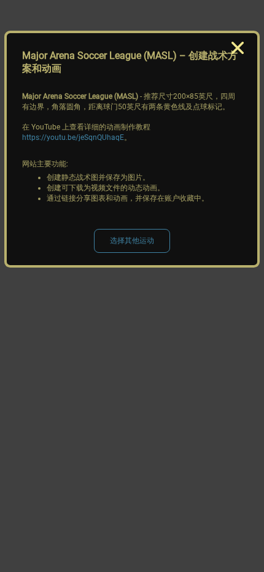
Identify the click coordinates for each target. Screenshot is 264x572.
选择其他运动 (132, 240)
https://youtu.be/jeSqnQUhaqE (73, 137)
